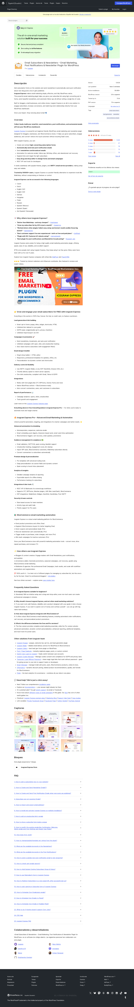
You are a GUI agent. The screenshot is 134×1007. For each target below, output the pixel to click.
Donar (82, 982)
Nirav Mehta (56, 944)
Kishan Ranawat (57, 953)
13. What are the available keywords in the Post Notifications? (35, 852)
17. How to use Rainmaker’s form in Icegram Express (31, 875)
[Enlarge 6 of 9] (80, 728)
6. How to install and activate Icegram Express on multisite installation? (38, 811)
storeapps (55, 949)
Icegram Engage (22, 643)
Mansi (20, 953)
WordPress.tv (60, 985)
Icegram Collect (22, 648)
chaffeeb (77, 233)
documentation (30, 687)
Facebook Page (50, 701)
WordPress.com (109, 976)
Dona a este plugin (94, 191)
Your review (92, 156)
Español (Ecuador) (30, 995)
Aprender (59, 976)
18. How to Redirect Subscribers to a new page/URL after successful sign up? (40, 881)
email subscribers (114, 110)
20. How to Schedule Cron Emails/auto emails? (29, 892)
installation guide (44, 684)
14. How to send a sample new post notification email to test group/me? (38, 858)
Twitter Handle (62, 701)
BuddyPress (108, 985)
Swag (82, 985)
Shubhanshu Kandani (25, 957)
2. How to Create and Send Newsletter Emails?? (30, 787)
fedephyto (57, 225)
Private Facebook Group (35, 701)
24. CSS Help (18, 915)
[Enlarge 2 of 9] (57, 714)
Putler (19, 673)
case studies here (49, 580)
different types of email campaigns (41, 693)
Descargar (115, 65)
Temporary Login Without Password (29, 659)
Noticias (9, 979)
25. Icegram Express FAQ (22, 921)
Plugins (34, 982)
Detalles (18, 75)
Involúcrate (83, 976)
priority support (41, 690)
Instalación (42, 75)
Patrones (34, 985)
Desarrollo (53, 75)
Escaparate (35, 976)
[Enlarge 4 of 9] (34, 728)
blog (66, 693)
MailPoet (55, 257)
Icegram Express (19, 131)
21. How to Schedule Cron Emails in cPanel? (29, 898)
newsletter (116, 114)
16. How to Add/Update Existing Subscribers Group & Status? (34, 869)
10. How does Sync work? (23, 835)
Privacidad (10, 985)
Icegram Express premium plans (34, 698)
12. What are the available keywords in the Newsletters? (33, 846)
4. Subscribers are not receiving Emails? (27, 799)
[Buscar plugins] (26, 20)
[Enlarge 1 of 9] (34, 714)
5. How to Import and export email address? (29, 805)
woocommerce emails (113, 118)
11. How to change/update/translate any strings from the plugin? (35, 840)
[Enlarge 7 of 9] (34, 741)
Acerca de (10, 976)
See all (117, 156)
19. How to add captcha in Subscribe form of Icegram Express (35, 887)
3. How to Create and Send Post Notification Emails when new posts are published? (42, 793)
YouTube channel (74, 701)
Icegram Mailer (22, 646)
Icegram (30, 68)
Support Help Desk (64, 698)
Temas (34, 979)
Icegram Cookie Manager (25, 657)
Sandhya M (22, 949)
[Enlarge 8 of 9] (57, 741)
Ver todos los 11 (115, 106)
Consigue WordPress (123, 3)
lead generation (107, 114)
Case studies (76, 698)
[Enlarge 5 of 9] (57, 728)
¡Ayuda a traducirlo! (85, 14)
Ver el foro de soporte (95, 176)
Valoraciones (30, 75)
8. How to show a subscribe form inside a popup (30, 822)
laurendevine (28, 231)
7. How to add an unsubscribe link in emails (28, 816)
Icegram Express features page (37, 404)
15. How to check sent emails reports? (27, 863)
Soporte (117, 75)
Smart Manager (22, 665)
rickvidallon (51, 576)
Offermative (21, 668)
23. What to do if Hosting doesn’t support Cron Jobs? (32, 910)
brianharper (54, 222)
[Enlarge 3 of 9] (80, 714)
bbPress (107, 982)
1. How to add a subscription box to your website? (31, 782)
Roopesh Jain (70, 239)
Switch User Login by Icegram (27, 654)
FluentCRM (65, 257)
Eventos (82, 979)
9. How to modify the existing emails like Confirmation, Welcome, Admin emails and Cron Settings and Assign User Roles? (36, 828)
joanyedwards (55, 236)
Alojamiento (10, 982)
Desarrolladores (60, 982)
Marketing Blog (51, 698)
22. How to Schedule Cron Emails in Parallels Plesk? (31, 904)
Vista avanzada (93, 123)
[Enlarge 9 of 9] (80, 741)
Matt (106, 979)
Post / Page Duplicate (24, 651)
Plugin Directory (12, 9)
